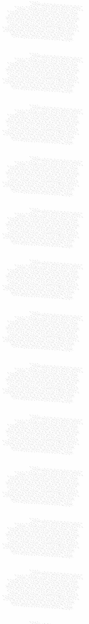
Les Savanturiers (41, 19)
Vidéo (34, 19)
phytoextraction (53, 72)
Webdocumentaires (26, 53)
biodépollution (61, 72)
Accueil (24, 17)
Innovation (41, 2)
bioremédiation (46, 72)
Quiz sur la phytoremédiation (38, 69)
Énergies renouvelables (25, 30)
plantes (58, 71)
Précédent (35, 123)
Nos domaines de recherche (33, 2)
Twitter (63, 129)
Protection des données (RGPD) (32, 129)
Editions (23, 46)
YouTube (65, 129)
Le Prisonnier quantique (73, 12)
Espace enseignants (48, 12)
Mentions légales (23, 129)
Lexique (55, 129)
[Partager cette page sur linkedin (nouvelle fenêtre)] (56, 30)
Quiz (22, 48)
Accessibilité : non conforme (48, 129)
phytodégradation (43, 71)
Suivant (66, 123)
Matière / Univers (26, 42)
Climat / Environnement (26, 35)
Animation (36, 19)
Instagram (64, 129)
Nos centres (51, 2)
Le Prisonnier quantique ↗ (25, 58)
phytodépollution (37, 74)
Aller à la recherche (66, 5)
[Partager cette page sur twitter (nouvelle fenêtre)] (40, 30)
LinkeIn (66, 129)
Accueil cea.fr (64, 12)
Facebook (62, 129)
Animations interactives (24, 21)
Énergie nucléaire (26, 28)
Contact (54, 12)
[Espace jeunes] (30, 9)
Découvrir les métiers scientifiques (54, 13)
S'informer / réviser (32, 13)
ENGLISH (67, 2)
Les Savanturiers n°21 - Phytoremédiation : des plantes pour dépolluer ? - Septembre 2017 (47, 67)
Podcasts (24, 51)
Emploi (56, 2)
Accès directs (60, 2)
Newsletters (42, 12)
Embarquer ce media (65, 59)
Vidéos (32, 17)
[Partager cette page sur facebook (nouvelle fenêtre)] (51, 29)
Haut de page (85, 532)
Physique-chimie (26, 37)
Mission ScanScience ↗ (25, 62)
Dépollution (57, 19)
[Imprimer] (34, 29)
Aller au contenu (55, 5)
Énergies (24, 26)
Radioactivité (25, 32)
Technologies (25, 43)
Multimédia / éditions (41, 13)
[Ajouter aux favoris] (39, 29)
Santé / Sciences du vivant (26, 39)
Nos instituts (46, 2)
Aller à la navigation (60, 5)
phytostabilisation (52, 71)
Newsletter (59, 129)
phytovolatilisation (38, 72)
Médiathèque (59, 12)
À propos (26, 2)
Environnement (47, 19)
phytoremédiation (52, 19)
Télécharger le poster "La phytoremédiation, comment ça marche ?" (44, 68)
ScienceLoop (25, 55)
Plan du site (41, 129)
